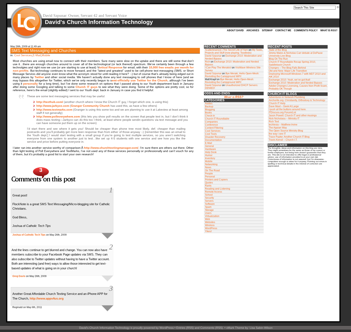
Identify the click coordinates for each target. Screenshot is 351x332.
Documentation (213, 140)
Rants (208, 185)
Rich (207, 61)
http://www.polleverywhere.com (58, 116)
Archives (252, 30)
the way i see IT (277, 133)
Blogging (210, 109)
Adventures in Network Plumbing (287, 97)
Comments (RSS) (211, 327)
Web (207, 219)
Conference (211, 124)
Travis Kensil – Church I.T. (283, 139)
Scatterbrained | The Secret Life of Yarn (226, 50)
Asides (208, 103)
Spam (208, 207)
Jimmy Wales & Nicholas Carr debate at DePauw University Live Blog (296, 54)
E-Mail (37, 55)
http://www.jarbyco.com (52, 105)
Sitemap (267, 30)
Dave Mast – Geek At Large (284, 106)
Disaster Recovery (215, 137)
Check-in (210, 115)
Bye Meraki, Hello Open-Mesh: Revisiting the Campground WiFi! (232, 75)
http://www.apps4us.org (47, 298)
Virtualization (212, 216)
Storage (209, 210)
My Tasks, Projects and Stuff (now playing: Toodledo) (234, 51)
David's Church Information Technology (99, 22)
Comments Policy (306, 30)
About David (235, 30)
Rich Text (274, 121)
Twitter (39, 77)
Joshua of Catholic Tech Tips (29, 234)
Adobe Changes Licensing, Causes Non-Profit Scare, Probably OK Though (298, 87)
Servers (209, 200)
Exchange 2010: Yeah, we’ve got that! (289, 79)
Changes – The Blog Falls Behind (287, 67)
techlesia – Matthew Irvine (283, 124)
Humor (208, 155)
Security (209, 197)
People (209, 173)
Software (210, 204)
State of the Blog (278, 50)
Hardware (210, 149)
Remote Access (213, 191)
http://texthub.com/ (49, 101)
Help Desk (211, 152)
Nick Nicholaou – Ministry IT (284, 118)
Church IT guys (86, 86)
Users (208, 213)
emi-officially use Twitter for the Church (140, 80)
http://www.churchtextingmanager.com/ (111, 147)
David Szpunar (213, 55)
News (208, 167)
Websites (210, 222)
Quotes (209, 182)
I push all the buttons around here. (287, 109)
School (209, 194)
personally (30, 83)
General (209, 146)
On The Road (212, 170)
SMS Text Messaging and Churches (43, 50)
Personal (210, 176)
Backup (209, 106)
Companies (211, 121)
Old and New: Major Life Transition (288, 70)
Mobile (46, 55)
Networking (211, 164)
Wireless (209, 225)
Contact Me (283, 30)
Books (208, 112)
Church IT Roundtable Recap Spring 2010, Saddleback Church (292, 63)
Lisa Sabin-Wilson (261, 327)
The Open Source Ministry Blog (286, 130)
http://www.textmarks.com (54, 109)
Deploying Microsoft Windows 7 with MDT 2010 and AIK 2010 (297, 75)
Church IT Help (277, 103)
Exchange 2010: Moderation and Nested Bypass (295, 82)
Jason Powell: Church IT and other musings (293, 115)
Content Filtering (214, 127)
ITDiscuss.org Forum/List (282, 112)
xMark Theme (235, 327)
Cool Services (23, 55)
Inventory (210, 158)
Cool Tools (211, 134)
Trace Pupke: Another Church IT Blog (289, 136)
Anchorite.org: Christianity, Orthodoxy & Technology (297, 100)
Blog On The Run (278, 58)
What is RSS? (328, 30)
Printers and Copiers (216, 179)
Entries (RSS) (185, 327)
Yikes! (208, 231)
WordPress (211, 228)
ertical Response (110, 67)
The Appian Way (278, 127)
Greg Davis (18, 276)
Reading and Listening (217, 188)
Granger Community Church (90, 105)
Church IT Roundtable (217, 118)
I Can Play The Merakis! (218, 67)
